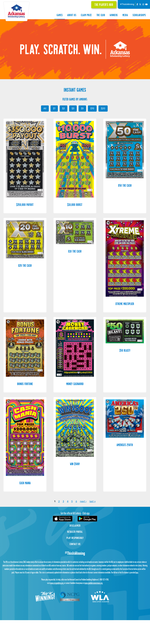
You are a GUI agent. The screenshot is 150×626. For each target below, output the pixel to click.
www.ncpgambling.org (56, 583)
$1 (54, 108)
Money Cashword (74, 384)
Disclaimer (75, 525)
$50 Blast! (124, 350)
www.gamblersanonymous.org (94, 583)
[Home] (16, 11)
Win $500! (75, 464)
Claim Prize (86, 15)
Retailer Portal (75, 531)
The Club (101, 15)
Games (60, 15)
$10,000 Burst (74, 205)
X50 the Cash (125, 185)
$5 (82, 108)
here (136, 572)
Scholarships (139, 15)
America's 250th (125, 445)
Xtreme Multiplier (124, 304)
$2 (63, 108)
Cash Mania (25, 483)
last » (93, 501)
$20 (103, 108)
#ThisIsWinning (127, 4)
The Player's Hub (103, 5)
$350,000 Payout (25, 205)
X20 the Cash (25, 265)
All (45, 108)
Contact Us (75, 544)
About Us (71, 15)
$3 (73, 108)
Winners (114, 15)
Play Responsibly (75, 537)
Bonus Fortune (25, 384)
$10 (92, 108)
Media (125, 15)
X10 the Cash (74, 251)
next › (83, 501)
